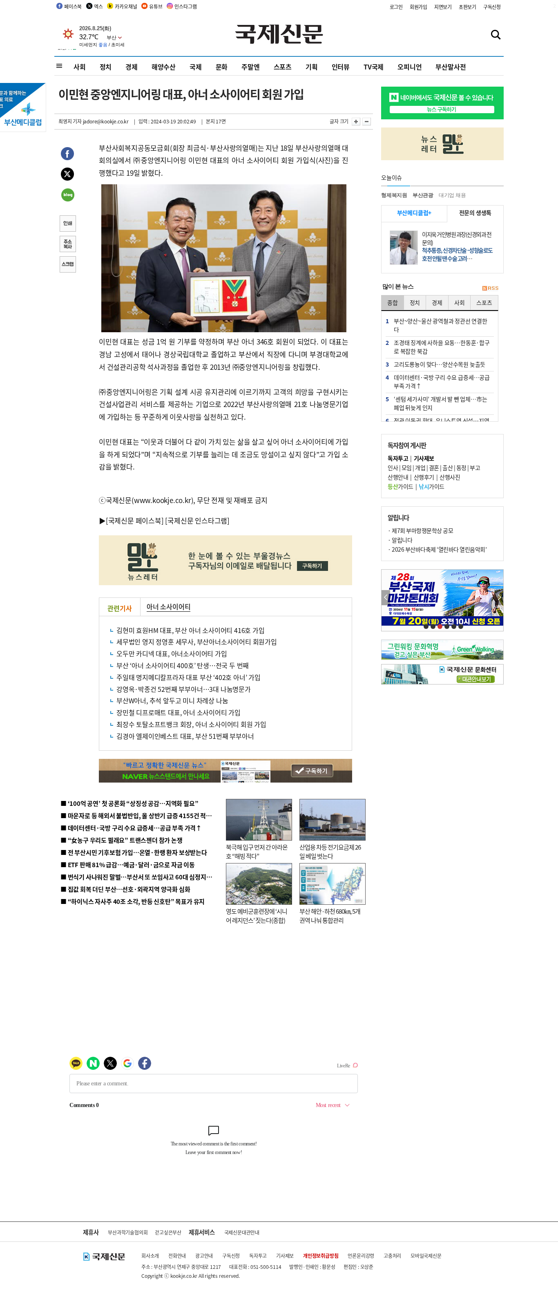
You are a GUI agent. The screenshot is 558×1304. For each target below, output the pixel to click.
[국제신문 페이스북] (135, 520)
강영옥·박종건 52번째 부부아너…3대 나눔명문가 (183, 689)
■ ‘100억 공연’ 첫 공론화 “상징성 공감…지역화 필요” (129, 803)
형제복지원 (394, 195)
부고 (475, 467)
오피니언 (409, 67)
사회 (80, 67)
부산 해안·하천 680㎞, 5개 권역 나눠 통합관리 (329, 916)
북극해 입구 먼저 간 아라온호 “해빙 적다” (257, 852)
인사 (393, 467)
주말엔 (250, 67)
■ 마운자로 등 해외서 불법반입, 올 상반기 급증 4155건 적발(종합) (144, 815)
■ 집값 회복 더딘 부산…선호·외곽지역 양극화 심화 (125, 889)
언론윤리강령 (361, 1255)
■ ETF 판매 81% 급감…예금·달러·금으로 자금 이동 (127, 864)
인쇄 (67, 224)
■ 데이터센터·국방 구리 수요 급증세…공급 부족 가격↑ (131, 827)
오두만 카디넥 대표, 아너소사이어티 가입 (171, 653)
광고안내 (204, 1255)
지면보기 (443, 6)
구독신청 (492, 6)
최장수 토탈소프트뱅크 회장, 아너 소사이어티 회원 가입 (191, 724)
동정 (461, 467)
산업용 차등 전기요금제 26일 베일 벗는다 (330, 852)
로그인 (396, 6)
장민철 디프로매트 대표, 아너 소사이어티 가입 (178, 712)
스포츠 (283, 67)
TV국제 (374, 67)
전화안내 (177, 1255)
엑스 (98, 6)
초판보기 (467, 6)
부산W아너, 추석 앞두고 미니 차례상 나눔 (172, 700)
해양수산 (164, 67)
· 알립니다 (400, 540)
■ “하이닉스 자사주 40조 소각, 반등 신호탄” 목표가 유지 (132, 901)
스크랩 (67, 265)
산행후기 (424, 477)
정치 (106, 67)
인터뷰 (341, 67)
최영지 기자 (70, 121)
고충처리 (392, 1255)
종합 (392, 302)
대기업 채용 (452, 195)
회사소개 (150, 1255)
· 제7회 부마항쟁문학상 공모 (420, 530)
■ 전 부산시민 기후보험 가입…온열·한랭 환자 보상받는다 (133, 852)
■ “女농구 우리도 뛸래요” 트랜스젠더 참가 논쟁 (121, 840)
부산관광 (423, 195)
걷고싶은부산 (168, 1232)
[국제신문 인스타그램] (197, 520)
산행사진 (450, 477)
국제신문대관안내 (241, 1232)
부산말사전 (450, 67)
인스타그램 (185, 6)
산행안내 (398, 477)
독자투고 (258, 1255)
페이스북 (73, 6)
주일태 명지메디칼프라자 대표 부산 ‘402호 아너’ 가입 (188, 677)
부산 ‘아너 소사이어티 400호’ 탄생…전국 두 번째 (182, 665)
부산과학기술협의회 (127, 1232)
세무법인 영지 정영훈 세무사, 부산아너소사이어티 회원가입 (196, 641)
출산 (447, 467)
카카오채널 (126, 6)
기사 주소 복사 (67, 245)
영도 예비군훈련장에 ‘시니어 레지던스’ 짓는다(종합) (256, 916)
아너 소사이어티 (168, 606)
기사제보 (285, 1255)
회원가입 (418, 6)
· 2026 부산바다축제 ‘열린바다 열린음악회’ (437, 549)
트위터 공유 (67, 175)
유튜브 (155, 6)
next (499, 597)
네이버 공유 (67, 196)
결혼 (434, 467)
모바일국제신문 (426, 1255)
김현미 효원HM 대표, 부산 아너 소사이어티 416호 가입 (190, 630)
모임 (407, 467)
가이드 (400, 486)
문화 (222, 67)
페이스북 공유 (67, 155)
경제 (131, 67)
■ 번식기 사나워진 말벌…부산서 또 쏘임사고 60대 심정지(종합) (141, 876)
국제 (196, 67)
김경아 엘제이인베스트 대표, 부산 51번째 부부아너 (185, 736)
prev (386, 597)
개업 (420, 467)
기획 (312, 67)
